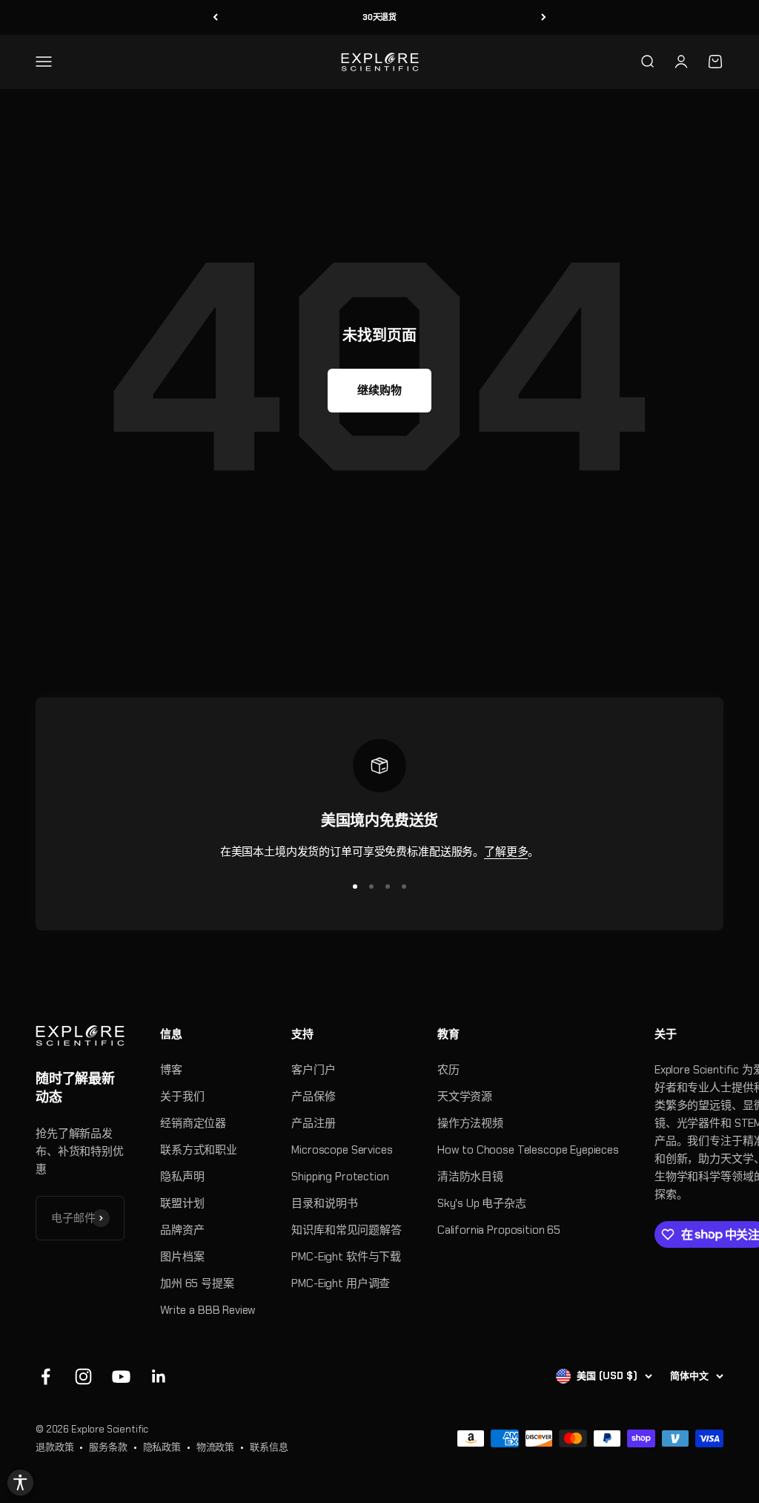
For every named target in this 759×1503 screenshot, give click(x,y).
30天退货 (379, 17)
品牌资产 (182, 1230)
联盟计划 (182, 1203)
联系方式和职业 (198, 1149)
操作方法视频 (470, 1123)
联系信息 (269, 1447)
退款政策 (54, 1447)
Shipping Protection (339, 1176)
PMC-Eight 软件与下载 (346, 1256)
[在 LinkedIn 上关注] (159, 1376)
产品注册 (313, 1123)
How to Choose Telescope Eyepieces (528, 1149)
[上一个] (215, 17)
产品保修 (313, 1096)
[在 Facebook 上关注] (46, 1376)
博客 (171, 1069)
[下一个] (543, 17)
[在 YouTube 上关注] (121, 1376)
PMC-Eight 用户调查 (340, 1283)
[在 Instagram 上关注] (83, 1376)
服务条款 (108, 1447)
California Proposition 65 (498, 1230)
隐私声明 (182, 1176)
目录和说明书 (324, 1203)
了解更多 (506, 851)
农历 (448, 1069)
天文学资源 (464, 1096)
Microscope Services (341, 1149)
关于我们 (182, 1096)
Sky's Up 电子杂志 (481, 1203)
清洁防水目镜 (470, 1176)
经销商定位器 (193, 1123)
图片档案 (182, 1256)
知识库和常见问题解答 (346, 1230)
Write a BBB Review (208, 1310)
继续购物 (379, 390)
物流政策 (215, 1447)
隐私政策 (162, 1447)
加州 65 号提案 (197, 1283)
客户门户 (313, 1069)
